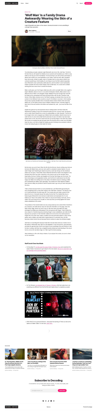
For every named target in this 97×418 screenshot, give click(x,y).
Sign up (48, 406)
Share (69, 31)
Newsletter (27, 11)
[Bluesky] (43, 401)
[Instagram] (53, 401)
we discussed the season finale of (44, 247)
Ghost (90, 406)
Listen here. (49, 323)
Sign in (81, 3)
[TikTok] (48, 401)
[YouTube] (51, 401)
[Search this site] (77, 3)
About (26, 3)
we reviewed (38, 285)
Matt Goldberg (32, 30)
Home (22, 3)
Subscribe (88, 3)
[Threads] (46, 401)
